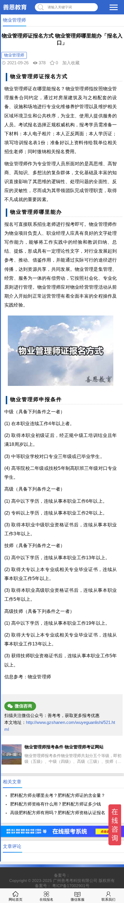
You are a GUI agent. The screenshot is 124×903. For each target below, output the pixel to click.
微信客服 (77, 900)
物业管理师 (14, 55)
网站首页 (15, 900)
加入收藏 (71, 62)
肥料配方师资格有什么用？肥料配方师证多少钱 (55, 803)
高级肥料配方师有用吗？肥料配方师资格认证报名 (57, 812)
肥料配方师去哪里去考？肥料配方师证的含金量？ (57, 795)
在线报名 (46, 900)
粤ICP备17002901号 (70, 885)
